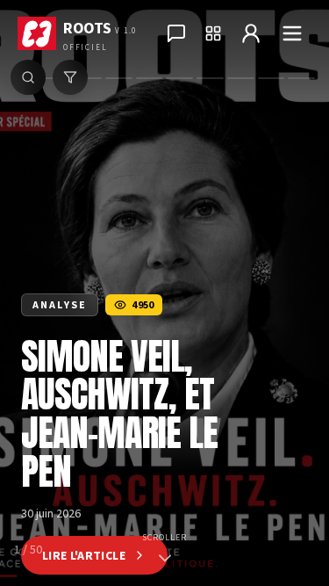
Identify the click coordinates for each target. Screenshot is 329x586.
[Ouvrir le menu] (292, 33)
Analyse (59, 304)
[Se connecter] (250, 33)
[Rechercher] (28, 77)
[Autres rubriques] (213, 33)
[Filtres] (70, 77)
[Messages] (176, 33)
